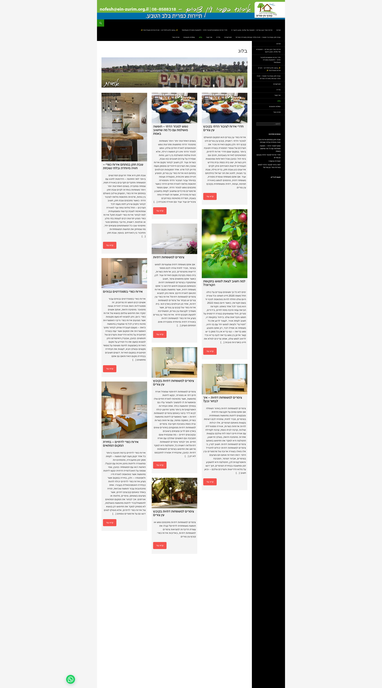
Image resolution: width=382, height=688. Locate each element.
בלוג (200, 37)
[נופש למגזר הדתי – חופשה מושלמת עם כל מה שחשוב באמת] (174, 108)
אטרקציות (228, 37)
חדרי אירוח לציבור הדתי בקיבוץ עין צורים (269, 156)
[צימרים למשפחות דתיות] (174, 239)
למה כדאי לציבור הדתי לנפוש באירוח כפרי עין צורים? (269, 166)
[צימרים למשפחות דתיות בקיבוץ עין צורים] (174, 362)
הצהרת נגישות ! (274, 161)
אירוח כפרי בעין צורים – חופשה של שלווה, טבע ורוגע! (252, 30)
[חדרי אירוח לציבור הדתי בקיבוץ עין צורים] (224, 108)
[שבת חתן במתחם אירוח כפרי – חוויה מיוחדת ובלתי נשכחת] (124, 127)
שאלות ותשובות (189, 37)
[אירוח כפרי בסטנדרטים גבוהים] (124, 273)
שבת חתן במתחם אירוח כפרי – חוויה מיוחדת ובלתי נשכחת (268, 141)
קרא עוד (109, 245)
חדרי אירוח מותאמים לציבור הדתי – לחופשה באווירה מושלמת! (204, 30)
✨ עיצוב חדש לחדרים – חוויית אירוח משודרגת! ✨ (159, 30)
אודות (278, 30)
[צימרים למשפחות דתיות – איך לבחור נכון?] (224, 379)
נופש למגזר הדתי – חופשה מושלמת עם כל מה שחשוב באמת (270, 148)
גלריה (218, 37)
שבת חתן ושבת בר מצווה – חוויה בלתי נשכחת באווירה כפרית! (258, 37)
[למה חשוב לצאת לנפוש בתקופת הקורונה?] (224, 243)
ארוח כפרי (175, 37)
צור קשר (209, 37)
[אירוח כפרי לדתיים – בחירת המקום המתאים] (124, 410)
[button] (70, 679)
